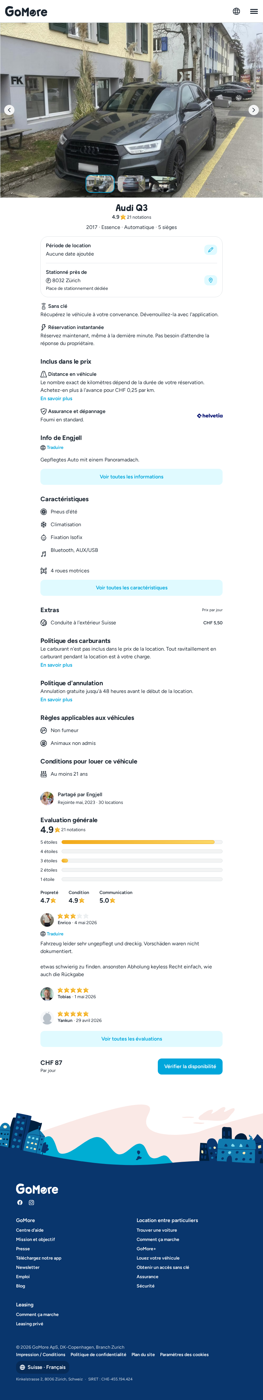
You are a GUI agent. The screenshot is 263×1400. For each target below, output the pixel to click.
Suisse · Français (46, 1367)
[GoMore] (26, 11)
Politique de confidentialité (98, 1354)
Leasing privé (29, 1324)
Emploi (23, 1276)
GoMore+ (146, 1249)
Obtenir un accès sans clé (163, 1267)
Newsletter (27, 1267)
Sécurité (146, 1286)
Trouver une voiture (157, 1230)
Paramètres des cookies (184, 1354)
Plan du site (143, 1354)
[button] (131, 249)
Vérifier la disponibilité (190, 1066)
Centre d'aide (30, 1230)
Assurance (147, 1276)
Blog (20, 1286)
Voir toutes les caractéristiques (131, 588)
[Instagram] (31, 1202)
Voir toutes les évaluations (131, 1039)
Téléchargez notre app (38, 1258)
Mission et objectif (35, 1239)
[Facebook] (20, 1202)
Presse (23, 1249)
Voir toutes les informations (131, 477)
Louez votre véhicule (158, 1258)
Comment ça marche (158, 1239)
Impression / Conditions (40, 1354)
